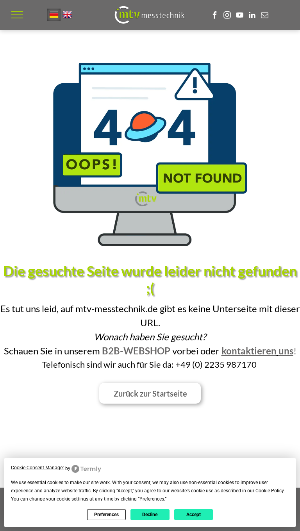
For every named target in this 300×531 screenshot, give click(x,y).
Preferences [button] (151, 499)
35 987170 (235, 364)
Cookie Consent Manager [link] (37, 467)
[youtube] (239, 16)
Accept (193, 514)
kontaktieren (249, 350)
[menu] (17, 15)
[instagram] (227, 16)
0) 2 (202, 364)
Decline (149, 514)
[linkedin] (252, 16)
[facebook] (214, 16)
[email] (264, 16)
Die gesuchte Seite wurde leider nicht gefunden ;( (150, 279)
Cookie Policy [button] (269, 490)
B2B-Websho (133, 350)
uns (286, 350)
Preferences (106, 514)
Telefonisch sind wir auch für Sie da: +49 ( (118, 364)
